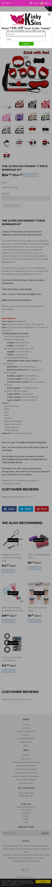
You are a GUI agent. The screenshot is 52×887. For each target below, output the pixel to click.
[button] (49, 14)
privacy (26, 57)
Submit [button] (26, 43)
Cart (35, 3)
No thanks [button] (26, 46)
